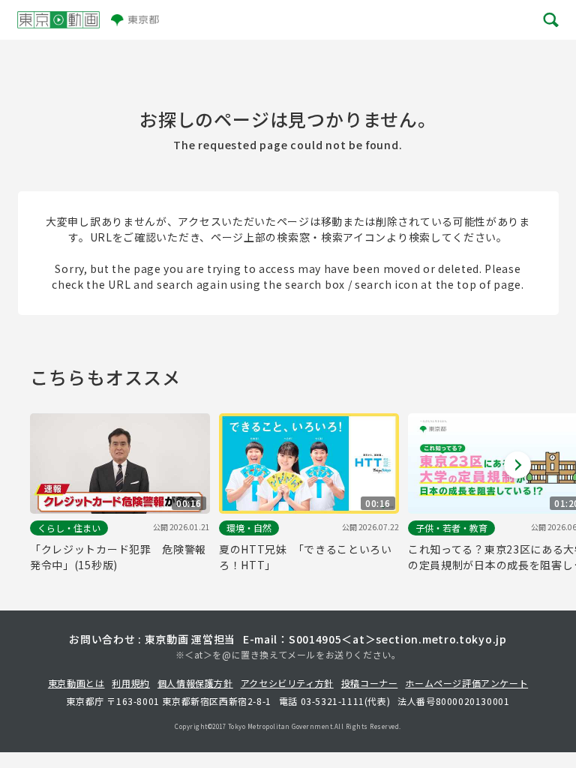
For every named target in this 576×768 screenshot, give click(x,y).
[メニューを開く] (550, 20)
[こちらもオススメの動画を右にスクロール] (517, 465)
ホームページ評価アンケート (466, 682)
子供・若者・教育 (452, 527)
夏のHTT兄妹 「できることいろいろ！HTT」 (305, 557)
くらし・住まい (69, 527)
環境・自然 (249, 527)
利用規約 (130, 682)
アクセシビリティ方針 (287, 682)
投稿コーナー (369, 682)
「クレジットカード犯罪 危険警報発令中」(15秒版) (118, 557)
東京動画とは (76, 682)
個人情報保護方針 (195, 682)
